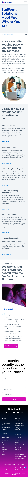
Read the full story (11, 346)
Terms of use (7, 464)
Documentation (19, 423)
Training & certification (18, 428)
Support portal (18, 421)
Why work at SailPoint (20, 445)
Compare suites (6, 427)
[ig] (22, 412)
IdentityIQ (4, 429)
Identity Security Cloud (6, 424)
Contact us (18, 434)
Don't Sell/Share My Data (17, 467)
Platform (4, 421)
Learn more (5, 142)
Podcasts (4, 445)
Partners (4, 452)
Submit (14, 399)
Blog (3, 442)
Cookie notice (5, 467)
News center (18, 447)
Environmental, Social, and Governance (20, 457)
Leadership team (19, 452)
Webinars (4, 449)
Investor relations (19, 454)
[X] (10, 412)
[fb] (14, 412)
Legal (14, 464)
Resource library (6, 440)
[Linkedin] (6, 412)
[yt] (18, 412)
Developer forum (19, 425)
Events (3, 447)
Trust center (18, 449)
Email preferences (9, 470)
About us (17, 440)
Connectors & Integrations (5, 432)
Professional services (20, 432)
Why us (17, 442)
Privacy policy (20, 464)
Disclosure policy (19, 470)
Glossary (4, 454)
